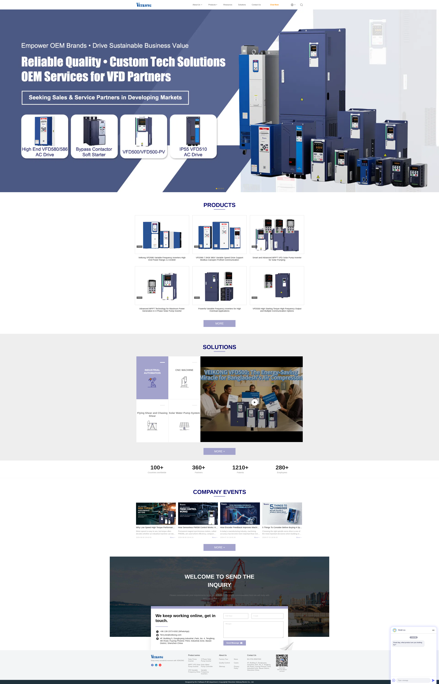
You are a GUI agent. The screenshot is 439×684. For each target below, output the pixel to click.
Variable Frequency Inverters (205, 672)
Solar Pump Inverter (192, 660)
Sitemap (222, 666)
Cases (236, 663)
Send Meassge (232, 643)
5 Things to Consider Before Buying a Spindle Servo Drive (282, 527)
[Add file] (393, 680)
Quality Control (224, 663)
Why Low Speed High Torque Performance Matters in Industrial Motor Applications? (156, 527)
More (219, 323)
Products (212, 5)
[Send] (433, 680)
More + (219, 451)
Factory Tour (223, 659)
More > (172, 537)
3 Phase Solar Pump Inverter (206, 660)
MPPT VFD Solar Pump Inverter (194, 665)
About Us (197, 5)
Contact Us (256, 5)
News (236, 659)
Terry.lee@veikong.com (170, 635)
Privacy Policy (236, 667)
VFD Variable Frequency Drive (194, 671)
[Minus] (433, 630)
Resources (227, 5)
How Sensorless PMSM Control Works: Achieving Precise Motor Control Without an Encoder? (198, 527)
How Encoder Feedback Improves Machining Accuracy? (240, 527)
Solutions (242, 5)
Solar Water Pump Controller (207, 665)
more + (219, 547)
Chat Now (274, 5)
